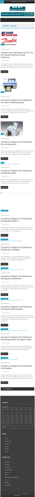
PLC (6, 480)
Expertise (7, 472)
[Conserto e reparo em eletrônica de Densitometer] (10, 164)
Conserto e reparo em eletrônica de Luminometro (16, 143)
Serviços (7, 443)
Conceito (7, 464)
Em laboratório (4, 210)
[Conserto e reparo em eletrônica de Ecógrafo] (9, 359)
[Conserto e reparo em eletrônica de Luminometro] (12, 128)
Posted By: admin (5, 60)
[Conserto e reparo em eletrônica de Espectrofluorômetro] (12, 300)
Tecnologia (8, 485)
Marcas (7, 446)
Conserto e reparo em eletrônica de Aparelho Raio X (16, 219)
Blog (6, 451)
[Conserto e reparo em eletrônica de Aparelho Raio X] (16, 202)
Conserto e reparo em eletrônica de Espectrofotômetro (16, 277)
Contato (7, 449)
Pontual (7, 482)
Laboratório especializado (11, 477)
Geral (2, 44)
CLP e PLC (7, 462)
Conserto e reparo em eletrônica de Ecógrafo (16, 367)
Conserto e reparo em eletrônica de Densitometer (16, 171)
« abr (4, 427)
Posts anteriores (7, 389)
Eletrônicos (8, 467)
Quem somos (8, 441)
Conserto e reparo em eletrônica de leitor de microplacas (16, 101)
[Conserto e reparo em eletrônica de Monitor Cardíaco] (11, 240)
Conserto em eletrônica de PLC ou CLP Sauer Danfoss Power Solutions (17, 54)
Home (6, 438)
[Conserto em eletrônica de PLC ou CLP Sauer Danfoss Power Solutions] (9, 38)
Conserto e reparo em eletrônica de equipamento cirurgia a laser (16, 338)
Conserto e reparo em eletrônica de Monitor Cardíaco (16, 248)
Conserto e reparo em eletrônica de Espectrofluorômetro (16, 308)
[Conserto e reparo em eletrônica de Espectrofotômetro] (12, 269)
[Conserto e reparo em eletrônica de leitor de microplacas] (10, 85)
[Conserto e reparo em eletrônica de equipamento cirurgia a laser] (14, 330)
